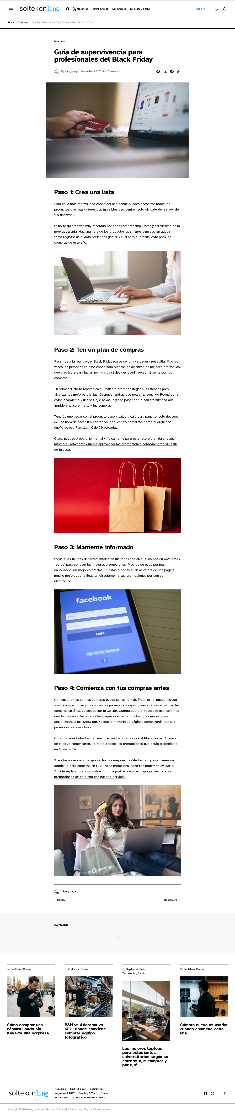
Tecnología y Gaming (134, 973)
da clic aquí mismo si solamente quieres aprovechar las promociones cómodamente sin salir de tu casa (115, 444)
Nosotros (23, 22)
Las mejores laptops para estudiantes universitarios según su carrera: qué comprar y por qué (145, 1056)
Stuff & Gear (78, 1089)
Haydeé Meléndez (136, 969)
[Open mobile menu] (11, 9)
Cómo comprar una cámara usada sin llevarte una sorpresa (28, 1029)
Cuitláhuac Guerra (20, 969)
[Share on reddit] (172, 71)
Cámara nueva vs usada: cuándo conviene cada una (204, 1029)
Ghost (75, 1109)
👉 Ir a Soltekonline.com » (88, 1097)
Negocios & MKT (65, 1093)
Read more (170, 900)
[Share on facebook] (158, 71)
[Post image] (31, 996)
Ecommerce (97, 1089)
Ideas (104, 1093)
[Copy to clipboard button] (179, 71)
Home (11, 22)
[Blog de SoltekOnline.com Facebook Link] (68, 9)
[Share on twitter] (165, 71)
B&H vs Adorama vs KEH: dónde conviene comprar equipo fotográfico (85, 1031)
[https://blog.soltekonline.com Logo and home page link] (39, 9)
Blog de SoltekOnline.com (97, 1109)
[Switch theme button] (216, 9)
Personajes (61, 1097)
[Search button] (225, 9)
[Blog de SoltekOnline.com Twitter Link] (74, 9)
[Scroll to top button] (224, 1093)
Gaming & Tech (88, 1093)
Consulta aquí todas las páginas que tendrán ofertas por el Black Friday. (108, 738)
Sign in (200, 8)
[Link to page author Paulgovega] (57, 891)
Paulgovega (71, 71)
